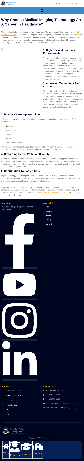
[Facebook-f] (19, 268)
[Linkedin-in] (19, 380)
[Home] (6, 449)
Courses (15, 455)
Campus (38, 453)
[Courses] (15, 451)
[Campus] (38, 450)
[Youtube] (19, 299)
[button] (42, 10)
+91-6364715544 (74, 4)
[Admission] (26, 451)
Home (6, 452)
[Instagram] (19, 340)
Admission (58, 4)
